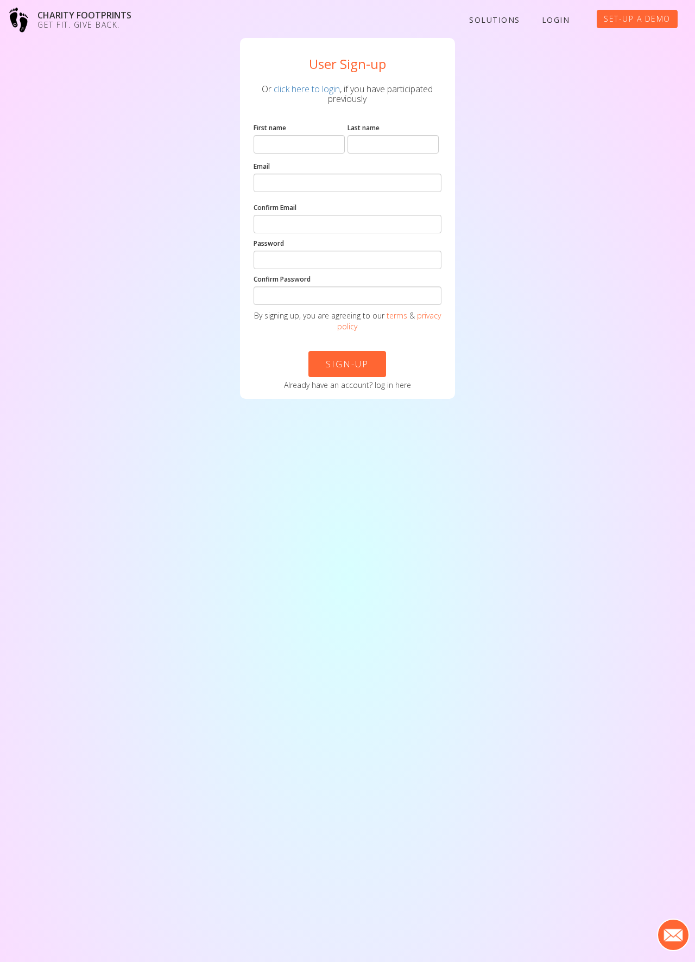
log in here (393, 385)
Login (556, 20)
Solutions (494, 20)
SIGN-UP (347, 364)
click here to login (307, 89)
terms (397, 315)
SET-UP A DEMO (637, 19)
